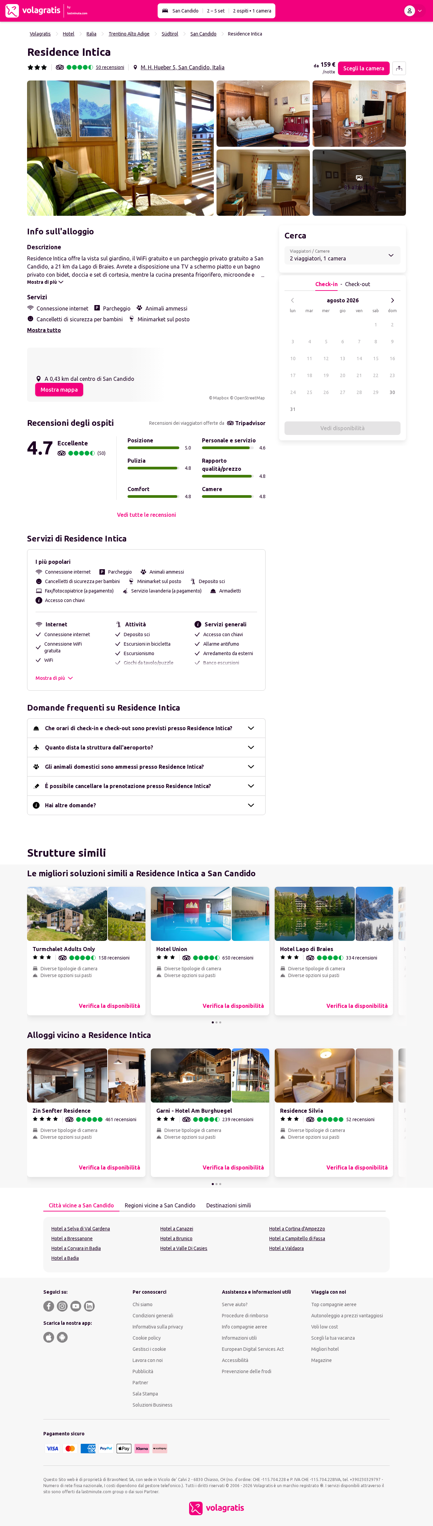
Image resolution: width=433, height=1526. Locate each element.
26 (326, 392)
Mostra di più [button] (50, 678)
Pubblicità (143, 1371)
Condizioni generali (153, 1315)
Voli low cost (324, 1327)
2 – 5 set (216, 11)
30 (392, 392)
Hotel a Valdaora (286, 1248)
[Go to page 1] (213, 1022)
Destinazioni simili (228, 1205)
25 (309, 392)
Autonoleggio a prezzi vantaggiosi (347, 1315)
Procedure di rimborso (245, 1315)
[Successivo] (392, 300)
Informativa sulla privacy (158, 1327)
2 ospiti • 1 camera (252, 11)
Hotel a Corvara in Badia (76, 1248)
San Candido (186, 11)
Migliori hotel (325, 1349)
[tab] (81, 1205)
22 (376, 375)
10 (293, 358)
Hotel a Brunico (176, 1238)
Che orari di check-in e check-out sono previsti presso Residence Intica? (138, 728)
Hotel (68, 34)
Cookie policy (147, 1338)
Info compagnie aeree (244, 1327)
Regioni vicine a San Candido (160, 1205)
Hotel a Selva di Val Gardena (80, 1228)
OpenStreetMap (249, 398)
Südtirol (170, 34)
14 (359, 358)
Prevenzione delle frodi (246, 1371)
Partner (140, 1382)
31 (293, 409)
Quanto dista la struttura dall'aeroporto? (99, 747)
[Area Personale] (414, 11)
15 (376, 358)
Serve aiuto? (235, 1304)
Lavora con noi (148, 1360)
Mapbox (221, 398)
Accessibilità (235, 1360)
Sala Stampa (145, 1393)
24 (293, 392)
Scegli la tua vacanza (333, 1338)
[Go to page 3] (220, 1022)
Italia (91, 34)
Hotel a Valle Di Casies (183, 1248)
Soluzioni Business (153, 1405)
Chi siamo (143, 1304)
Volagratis (40, 34)
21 (359, 375)
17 (293, 375)
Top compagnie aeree (334, 1304)
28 (359, 392)
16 (392, 358)
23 (392, 375)
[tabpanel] (216, 1244)
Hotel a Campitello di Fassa (297, 1238)
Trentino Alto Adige (129, 34)
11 (309, 358)
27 (342, 392)
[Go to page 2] (216, 1022)
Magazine (321, 1360)
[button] (120, 148)
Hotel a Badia (65, 1258)
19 (326, 375)
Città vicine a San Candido (81, 1205)
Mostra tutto (44, 330)
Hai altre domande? (70, 805)
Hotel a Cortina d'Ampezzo (297, 1228)
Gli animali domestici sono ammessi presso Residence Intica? (124, 767)
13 (342, 358)
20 (342, 375)
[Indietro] (292, 300)
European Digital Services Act (253, 1349)
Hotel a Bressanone (72, 1238)
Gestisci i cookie (149, 1349)
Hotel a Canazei (176, 1228)
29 (376, 392)
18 (309, 375)
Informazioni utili (239, 1338)
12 (326, 358)
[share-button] (399, 68)
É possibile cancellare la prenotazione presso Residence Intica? (128, 786)
